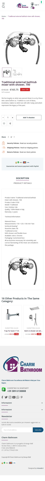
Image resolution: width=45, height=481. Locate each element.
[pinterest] (21, 397)
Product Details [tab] (23, 183)
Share (8, 137)
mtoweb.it (40, 468)
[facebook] (2, 397)
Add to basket (29, 117)
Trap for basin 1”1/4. (11, 331)
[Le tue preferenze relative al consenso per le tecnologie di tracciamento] (41, 2)
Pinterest (14, 137)
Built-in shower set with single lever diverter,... (33, 331)
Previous (5, 44)
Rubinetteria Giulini (11, 328)
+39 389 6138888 (16, 391)
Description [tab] (22, 178)
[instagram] (10, 397)
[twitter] (6, 397)
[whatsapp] (17, 397)
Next (40, 44)
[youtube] (14, 397)
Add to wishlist (4, 123)
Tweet (11, 137)
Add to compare (10, 123)
